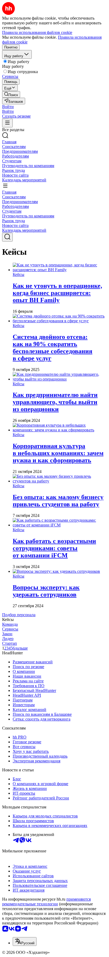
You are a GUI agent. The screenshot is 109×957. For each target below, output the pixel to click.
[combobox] (25, 941)
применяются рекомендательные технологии (46, 901)
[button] (8, 106)
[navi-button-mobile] (7, 123)
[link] (11, 94)
